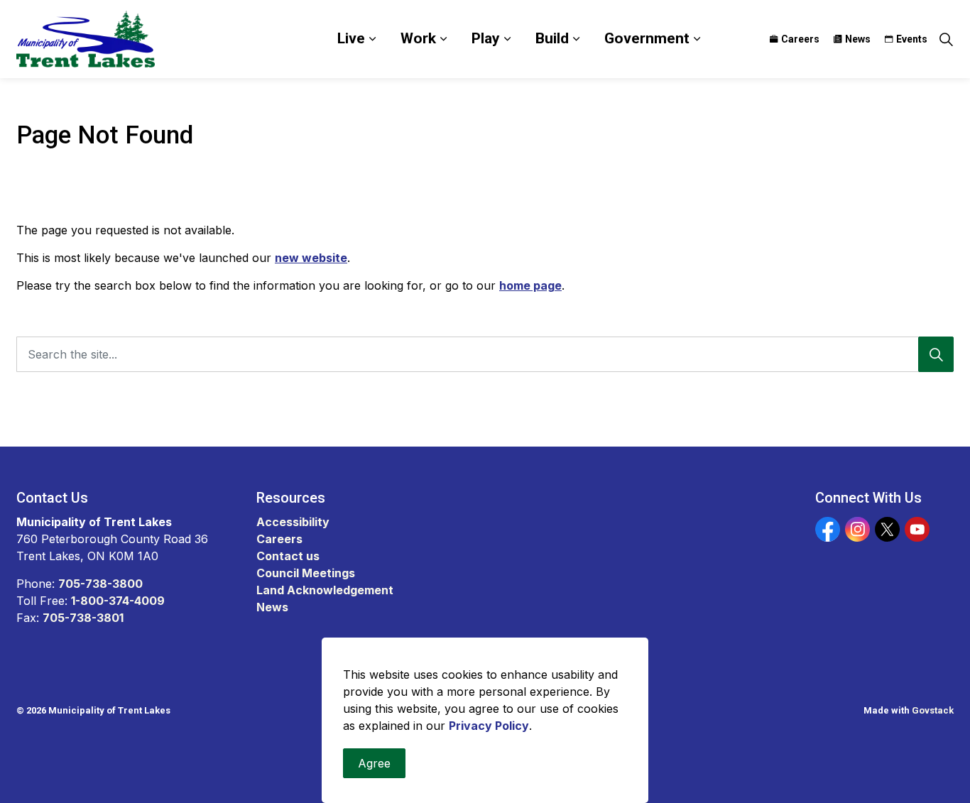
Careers (800, 39)
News (858, 39)
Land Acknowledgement (324, 590)
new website (311, 258)
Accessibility (292, 522)
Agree (374, 763)
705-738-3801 (83, 618)
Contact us (288, 556)
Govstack (933, 710)
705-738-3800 (100, 584)
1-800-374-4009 (118, 601)
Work (418, 38)
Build (552, 38)
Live (351, 38)
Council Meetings (305, 573)
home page (530, 285)
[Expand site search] (946, 39)
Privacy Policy (489, 726)
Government (647, 38)
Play (486, 38)
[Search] (936, 354)
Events (911, 39)
